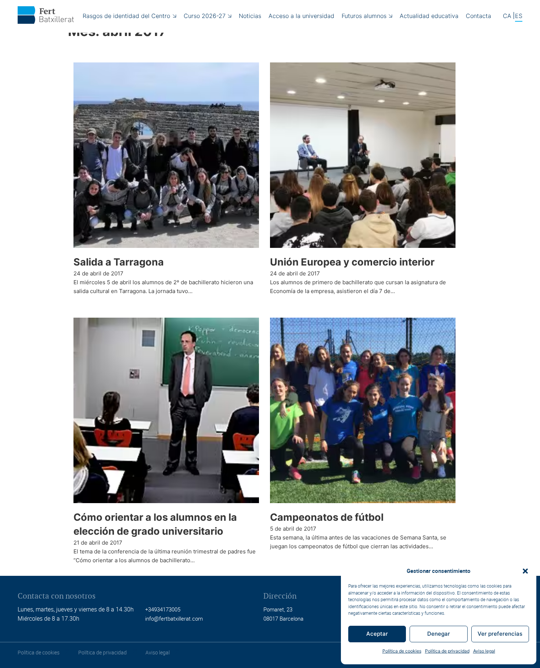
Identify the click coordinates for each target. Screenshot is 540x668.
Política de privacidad (447, 651)
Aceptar (377, 633)
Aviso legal (484, 651)
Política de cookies (401, 651)
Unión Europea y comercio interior (352, 262)
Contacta (478, 15)
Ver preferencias (500, 633)
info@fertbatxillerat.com (174, 618)
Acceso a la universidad (301, 15)
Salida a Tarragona (118, 262)
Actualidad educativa (429, 15)
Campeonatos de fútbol (327, 517)
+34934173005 (162, 609)
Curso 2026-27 (205, 15)
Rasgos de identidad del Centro (126, 15)
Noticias (250, 15)
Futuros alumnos (364, 15)
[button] (525, 571)
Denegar (438, 633)
